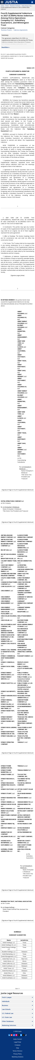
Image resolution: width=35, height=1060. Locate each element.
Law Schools (6, 1009)
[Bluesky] (21, 1035)
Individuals (5, 1001)
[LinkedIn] (9, 1035)
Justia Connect (17, 1039)
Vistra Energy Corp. (27, 5)
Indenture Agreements (21, 30)
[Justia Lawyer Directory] (26, 1035)
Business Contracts (15, 5)
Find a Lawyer (7, 997)
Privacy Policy (17, 1054)
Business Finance (6, 30)
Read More (5, 47)
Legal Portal (17, 1042)
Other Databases (8, 1021)
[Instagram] (16, 1035)
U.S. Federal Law (7, 1013)
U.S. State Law (7, 1017)
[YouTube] (12, 1035)
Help (17, 1048)
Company (17, 1045)
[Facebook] (14, 1035)
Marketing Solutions (9, 1025)
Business (5, 1005)
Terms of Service (17, 1051)
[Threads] (19, 1035)
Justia (2, 5)
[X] (23, 1035)
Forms (7, 5)
